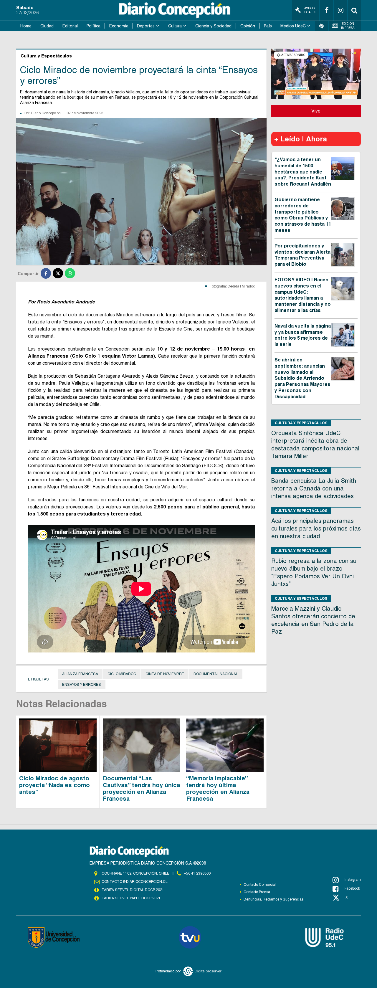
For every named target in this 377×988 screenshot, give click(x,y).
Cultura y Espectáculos (301, 423)
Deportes (146, 26)
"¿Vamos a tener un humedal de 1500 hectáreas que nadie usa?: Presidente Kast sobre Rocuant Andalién (303, 172)
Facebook (352, 888)
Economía (118, 26)
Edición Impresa (348, 25)
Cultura (175, 26)
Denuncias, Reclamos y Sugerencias (273, 899)
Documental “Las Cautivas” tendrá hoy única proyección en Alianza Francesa (141, 788)
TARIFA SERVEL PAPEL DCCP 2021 (131, 898)
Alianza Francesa (80, 674)
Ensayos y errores (81, 685)
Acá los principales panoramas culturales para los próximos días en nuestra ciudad (316, 528)
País (268, 26)
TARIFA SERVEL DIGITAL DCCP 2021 (133, 890)
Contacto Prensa (257, 892)
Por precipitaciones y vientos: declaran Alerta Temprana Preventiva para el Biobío (302, 255)
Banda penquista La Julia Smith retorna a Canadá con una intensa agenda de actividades (313, 488)
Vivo (315, 111)
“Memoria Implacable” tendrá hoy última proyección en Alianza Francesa (217, 788)
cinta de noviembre (164, 674)
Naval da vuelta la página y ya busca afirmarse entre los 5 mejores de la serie (303, 335)
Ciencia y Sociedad (213, 26)
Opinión (247, 26)
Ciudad (47, 26)
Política (93, 26)
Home (26, 26)
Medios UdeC (293, 26)
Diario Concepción (46, 113)
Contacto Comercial (260, 885)
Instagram (353, 880)
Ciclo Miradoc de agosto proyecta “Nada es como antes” (54, 785)
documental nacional (216, 674)
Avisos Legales (309, 10)
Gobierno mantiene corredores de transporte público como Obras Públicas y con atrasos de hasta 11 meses (303, 215)
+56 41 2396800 (197, 873)
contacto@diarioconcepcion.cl (135, 882)
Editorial (70, 26)
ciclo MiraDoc (122, 674)
